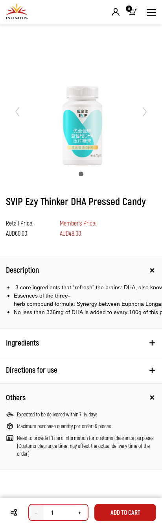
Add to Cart (125, 512)
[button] (116, 13)
